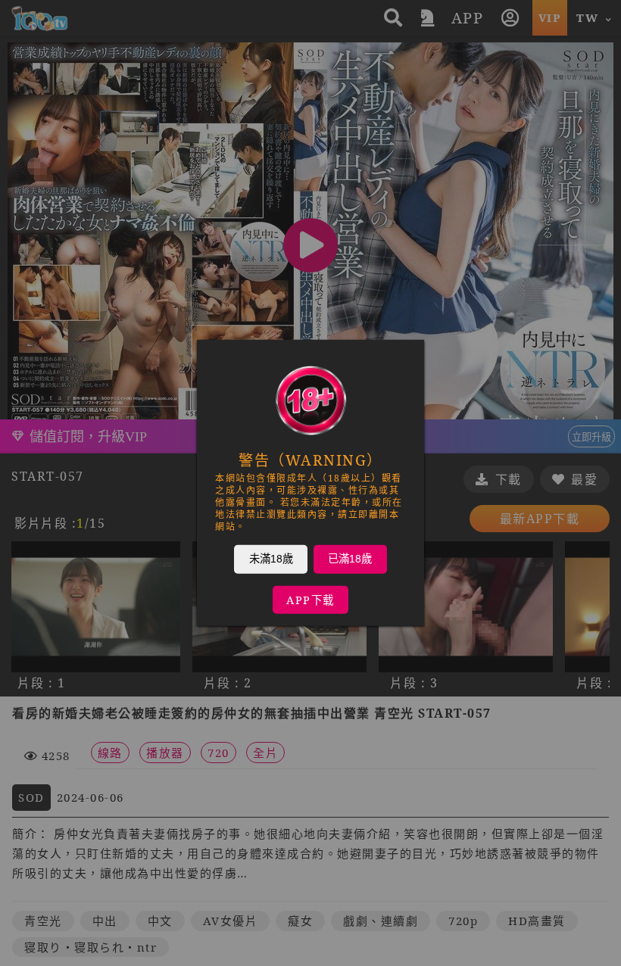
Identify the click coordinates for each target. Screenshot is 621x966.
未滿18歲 (271, 559)
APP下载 (310, 600)
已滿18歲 (350, 559)
